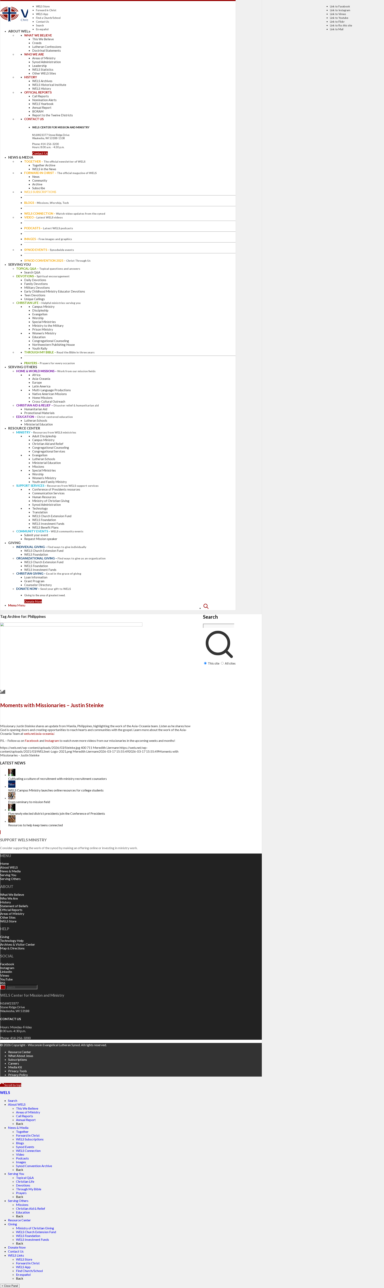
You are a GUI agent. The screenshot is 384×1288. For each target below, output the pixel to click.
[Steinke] (71, 625)
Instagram (52, 740)
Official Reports (11, 910)
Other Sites (8, 917)
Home (4, 863)
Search (40, 25)
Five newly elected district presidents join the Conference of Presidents (56, 813)
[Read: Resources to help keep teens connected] (11, 821)
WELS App (42, 14)
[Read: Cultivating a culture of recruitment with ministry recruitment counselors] (11, 775)
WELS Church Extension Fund (36, 1232)
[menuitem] (219, 634)
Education (23, 1212)
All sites (230, 663)
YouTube (6, 979)
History (5, 902)
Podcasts (22, 1158)
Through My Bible (28, 1189)
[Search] (206, 608)
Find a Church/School (48, 17)
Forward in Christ (46, 10)
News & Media (10, 871)
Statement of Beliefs (14, 906)
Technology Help (12, 940)
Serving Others (10, 879)
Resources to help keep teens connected (35, 825)
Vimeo (4, 975)
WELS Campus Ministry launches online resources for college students (56, 790)
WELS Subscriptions (30, 1139)
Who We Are (9, 898)
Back (19, 1123)
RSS (2, 983)
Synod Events (25, 1147)
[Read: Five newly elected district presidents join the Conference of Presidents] (11, 809)
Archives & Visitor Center (17, 944)
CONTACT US (10, 1019)
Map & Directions (12, 948)
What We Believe (12, 894)
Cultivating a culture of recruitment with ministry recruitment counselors (57, 778)
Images (21, 1162)
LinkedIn (6, 971)
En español (42, 29)
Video (20, 1154)
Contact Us (42, 21)
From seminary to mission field (29, 802)
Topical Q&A (25, 1177)
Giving (4, 937)
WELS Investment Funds (32, 1239)
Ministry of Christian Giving (35, 1228)
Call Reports (24, 1116)
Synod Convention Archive (34, 1166)
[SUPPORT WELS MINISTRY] (0, 832)
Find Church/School (29, 1271)
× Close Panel (10, 1285)
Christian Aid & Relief (30, 1208)
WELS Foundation (28, 1236)
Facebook (32, 740)
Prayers (21, 1193)
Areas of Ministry (12, 913)
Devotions (23, 1185)
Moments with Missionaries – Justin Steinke (52, 705)
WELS (5, 1092)
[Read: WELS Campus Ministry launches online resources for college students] (11, 786)
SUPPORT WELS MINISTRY (23, 840)
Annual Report (26, 1120)
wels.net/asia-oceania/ (39, 733)
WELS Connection (28, 1150)
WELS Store (43, 6)
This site (213, 663)
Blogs (20, 1143)
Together (22, 1131)
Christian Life (25, 1181)
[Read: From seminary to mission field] (11, 798)
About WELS (9, 867)
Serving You (8, 875)
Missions (22, 1205)
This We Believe (27, 1108)
